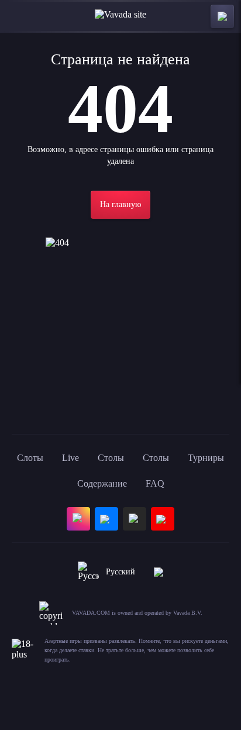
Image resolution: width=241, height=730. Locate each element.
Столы (111, 458)
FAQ (155, 483)
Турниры (206, 458)
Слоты (30, 458)
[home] (120, 16)
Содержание (102, 483)
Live (70, 458)
